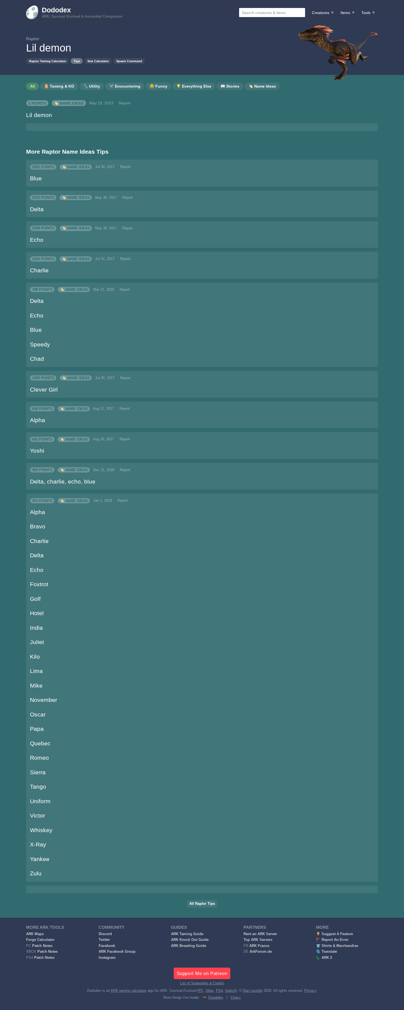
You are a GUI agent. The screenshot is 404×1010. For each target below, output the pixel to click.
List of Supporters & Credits (202, 983)
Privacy (310, 991)
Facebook (107, 946)
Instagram (107, 958)
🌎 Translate (326, 952)
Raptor (32, 38)
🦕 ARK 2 (324, 958)
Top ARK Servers (257, 940)
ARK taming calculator (128, 991)
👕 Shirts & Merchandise (337, 946)
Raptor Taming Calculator (47, 61)
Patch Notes (42, 946)
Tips (77, 61)
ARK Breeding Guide (188, 946)
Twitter (104, 940)
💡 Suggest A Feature (334, 934)
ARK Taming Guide (187, 934)
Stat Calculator (98, 61)
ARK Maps (35, 934)
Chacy (236, 998)
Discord (105, 934)
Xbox (210, 991)
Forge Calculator (40, 940)
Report (125, 103)
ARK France (259, 946)
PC (200, 991)
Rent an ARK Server (260, 934)
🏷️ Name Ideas (69, 103)
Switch (230, 991)
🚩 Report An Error (332, 940)
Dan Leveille (252, 991)
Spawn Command (129, 61)
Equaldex (215, 998)
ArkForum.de (261, 952)
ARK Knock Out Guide (190, 940)
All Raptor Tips (202, 904)
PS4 (219, 991)
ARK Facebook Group (117, 952)
